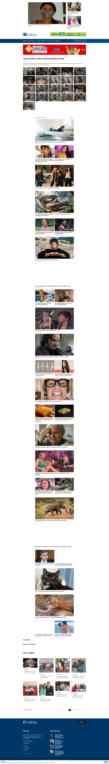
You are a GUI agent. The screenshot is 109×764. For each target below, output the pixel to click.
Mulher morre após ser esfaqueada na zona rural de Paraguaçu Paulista (59, 736)
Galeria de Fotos (32, 40)
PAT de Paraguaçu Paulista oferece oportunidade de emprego (59, 747)
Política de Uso (27, 743)
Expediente (26, 749)
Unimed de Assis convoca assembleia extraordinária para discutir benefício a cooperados (59, 752)
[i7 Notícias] (30, 34)
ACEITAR (106, 762)
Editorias (25, 40)
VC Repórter (57, 40)
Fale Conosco (50, 40)
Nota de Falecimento (41, 40)
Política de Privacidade (30, 762)
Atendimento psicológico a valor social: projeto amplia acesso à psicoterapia (59, 742)
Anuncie (25, 745)
